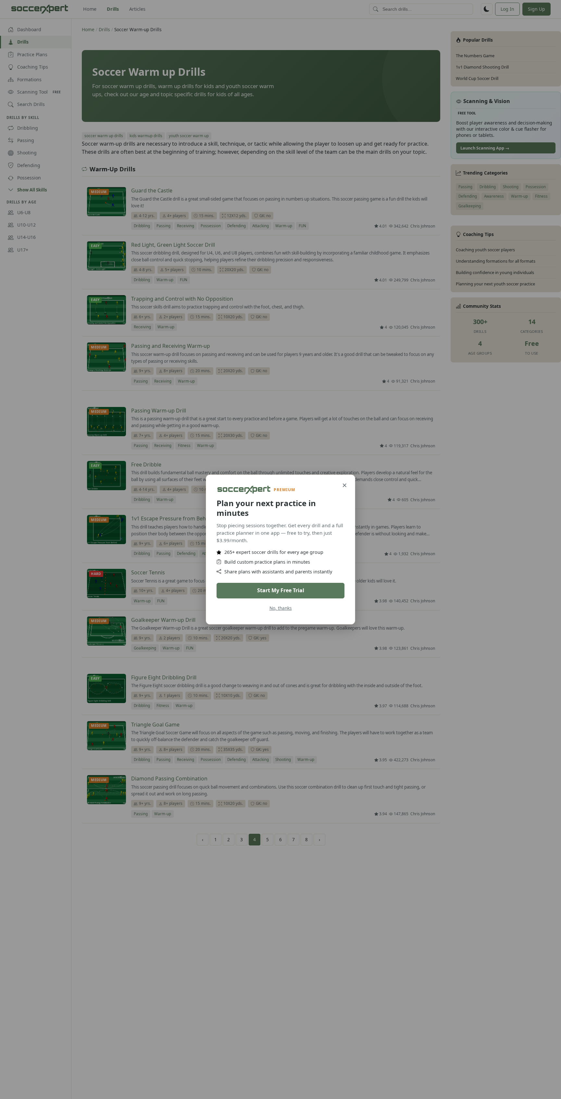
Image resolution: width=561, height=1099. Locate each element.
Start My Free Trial (280, 590)
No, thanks (280, 608)
